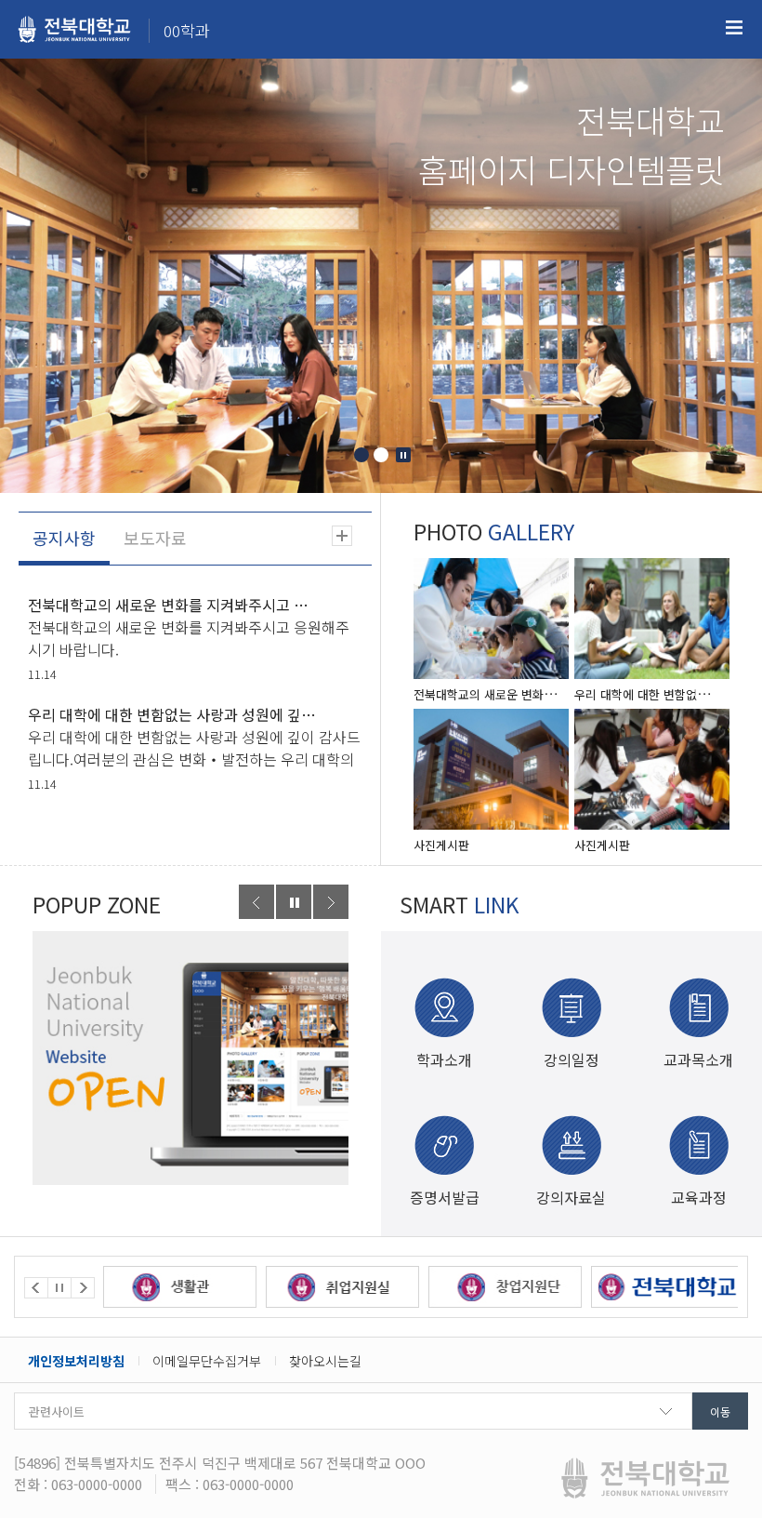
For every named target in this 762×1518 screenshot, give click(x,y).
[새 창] (190, 1058)
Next (330, 902)
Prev (256, 902)
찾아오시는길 (325, 1361)
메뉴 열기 (734, 28)
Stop (403, 454)
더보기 (342, 536)
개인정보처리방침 (76, 1361)
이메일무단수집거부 (206, 1361)
